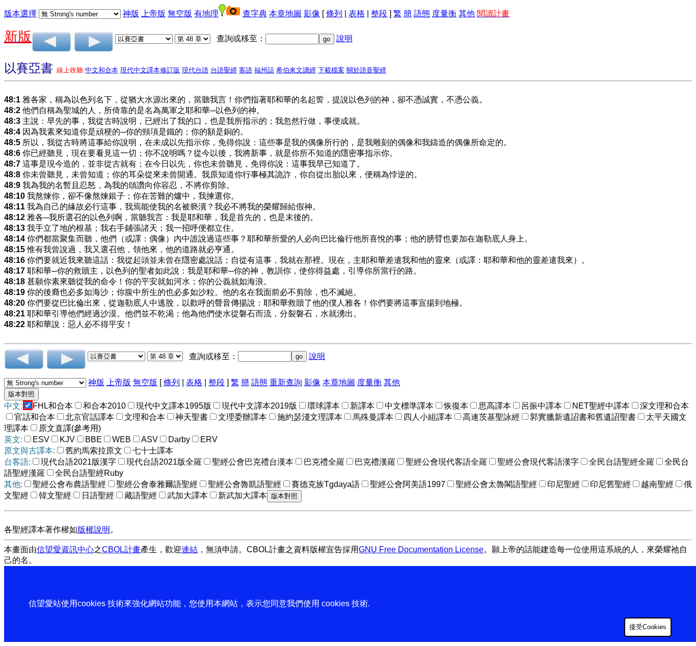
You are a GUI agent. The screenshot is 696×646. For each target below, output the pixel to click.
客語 (245, 70)
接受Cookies (647, 627)
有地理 (206, 13)
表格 (357, 13)
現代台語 (195, 70)
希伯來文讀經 (296, 70)
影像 (312, 13)
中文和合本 (101, 70)
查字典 (255, 13)
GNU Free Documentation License (421, 549)
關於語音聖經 (366, 70)
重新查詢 (286, 382)
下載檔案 (331, 70)
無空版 (180, 13)
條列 (334, 13)
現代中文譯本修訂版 (150, 70)
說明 (344, 38)
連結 (189, 549)
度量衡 (444, 13)
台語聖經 (223, 70)
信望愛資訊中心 (65, 549)
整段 (379, 13)
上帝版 (153, 13)
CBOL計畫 (121, 549)
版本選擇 (20, 13)
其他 (467, 13)
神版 (131, 13)
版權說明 (93, 529)
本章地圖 (285, 13)
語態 (422, 13)
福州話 (264, 70)
